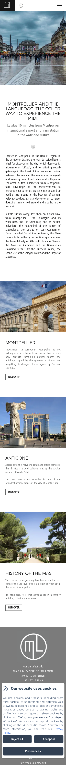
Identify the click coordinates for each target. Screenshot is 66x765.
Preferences (33, 751)
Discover (13, 377)
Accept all (48, 739)
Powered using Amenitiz (33, 763)
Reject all (17, 739)
